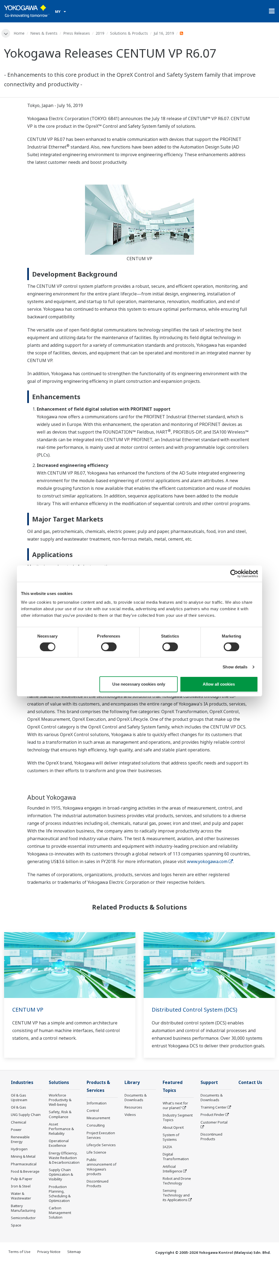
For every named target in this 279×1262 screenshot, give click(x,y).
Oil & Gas (18, 1107)
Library (132, 1082)
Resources (133, 1107)
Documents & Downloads (136, 1097)
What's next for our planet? (175, 1105)
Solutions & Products (129, 33)
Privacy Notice (48, 1251)
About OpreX (173, 1127)
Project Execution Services (101, 1135)
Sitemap (74, 1251)
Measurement (98, 1117)
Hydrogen (19, 1149)
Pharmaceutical (24, 1164)
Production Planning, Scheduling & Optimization (60, 1193)
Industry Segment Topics (178, 1117)
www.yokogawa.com (207, 861)
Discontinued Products (97, 1183)
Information (97, 1103)
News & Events (43, 33)
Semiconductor (23, 1217)
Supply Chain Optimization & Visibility (61, 1174)
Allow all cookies (219, 684)
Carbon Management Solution (60, 1212)
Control (93, 1110)
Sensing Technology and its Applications (176, 1195)
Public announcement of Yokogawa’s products (101, 1166)
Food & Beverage (25, 1171)
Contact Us (250, 1082)
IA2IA (167, 1146)
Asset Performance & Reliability (61, 1129)
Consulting (96, 1125)
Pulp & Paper (21, 1178)
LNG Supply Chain (26, 1114)
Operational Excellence (59, 1143)
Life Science (96, 1152)
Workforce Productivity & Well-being (60, 1100)
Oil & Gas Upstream (19, 1097)
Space (16, 1225)
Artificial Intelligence (172, 1169)
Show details (235, 667)
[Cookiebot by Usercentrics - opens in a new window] (234, 574)
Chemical (18, 1122)
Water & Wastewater (21, 1196)
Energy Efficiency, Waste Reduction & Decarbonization (64, 1158)
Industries (22, 1082)
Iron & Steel (21, 1186)
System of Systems (171, 1137)
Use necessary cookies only (138, 684)
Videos (130, 1114)
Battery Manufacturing (23, 1208)
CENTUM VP (27, 1009)
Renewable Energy (20, 1139)
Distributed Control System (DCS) (194, 1009)
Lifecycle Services (101, 1144)
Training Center (214, 1107)
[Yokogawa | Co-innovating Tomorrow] (27, 11)
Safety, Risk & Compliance (60, 1114)
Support (209, 1082)
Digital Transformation (176, 1156)
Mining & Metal (23, 1156)
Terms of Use (19, 1251)
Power (16, 1129)
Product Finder (213, 1114)
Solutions (59, 1082)
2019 (100, 33)
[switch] (109, 646)
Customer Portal (214, 1122)
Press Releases (76, 33)
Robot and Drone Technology (177, 1181)
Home (19, 33)
